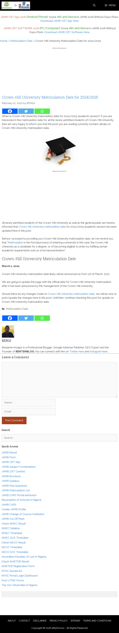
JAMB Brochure (11, 476)
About (12, 620)
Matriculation (15, 242)
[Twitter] (26, 111)
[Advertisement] (59, 72)
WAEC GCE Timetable (15, 537)
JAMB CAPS (9, 504)
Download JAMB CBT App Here (59, 20)
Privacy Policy (59, 620)
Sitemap (75, 620)
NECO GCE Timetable (15, 552)
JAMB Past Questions (14, 485)
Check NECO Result (14, 542)
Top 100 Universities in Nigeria (19, 585)
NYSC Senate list (12, 570)
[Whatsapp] (42, 111)
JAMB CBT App (11, 461)
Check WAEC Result (14, 523)
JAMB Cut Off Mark (13, 518)
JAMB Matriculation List (16, 490)
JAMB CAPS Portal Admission (19, 495)
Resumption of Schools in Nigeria (21, 499)
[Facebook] (10, 111)
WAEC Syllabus (11, 528)
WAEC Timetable (12, 533)
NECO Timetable (12, 547)
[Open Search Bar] (94, 5)
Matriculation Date (21, 40)
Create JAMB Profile (14, 509)
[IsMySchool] (16, 5)
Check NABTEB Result (15, 561)
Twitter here (76, 351)
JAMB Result (9, 452)
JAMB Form (9, 457)
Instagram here (99, 351)
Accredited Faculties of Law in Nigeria (24, 556)
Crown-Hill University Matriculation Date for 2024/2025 (50, 97)
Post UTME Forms (13, 580)
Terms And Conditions (97, 620)
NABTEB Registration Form (18, 566)
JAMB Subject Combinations (19, 466)
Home (4, 40)
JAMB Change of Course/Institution (23, 514)
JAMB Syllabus (10, 480)
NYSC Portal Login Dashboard (20, 575)
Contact (24, 620)
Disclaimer (39, 620)
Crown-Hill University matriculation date (42, 226)
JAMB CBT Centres (13, 471)
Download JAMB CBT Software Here (67, 32)
